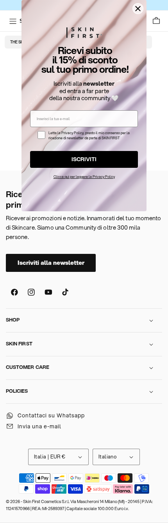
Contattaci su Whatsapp (51, 415)
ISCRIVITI (84, 159)
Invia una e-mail (39, 426)
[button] (156, 21)
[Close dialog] (137, 8)
